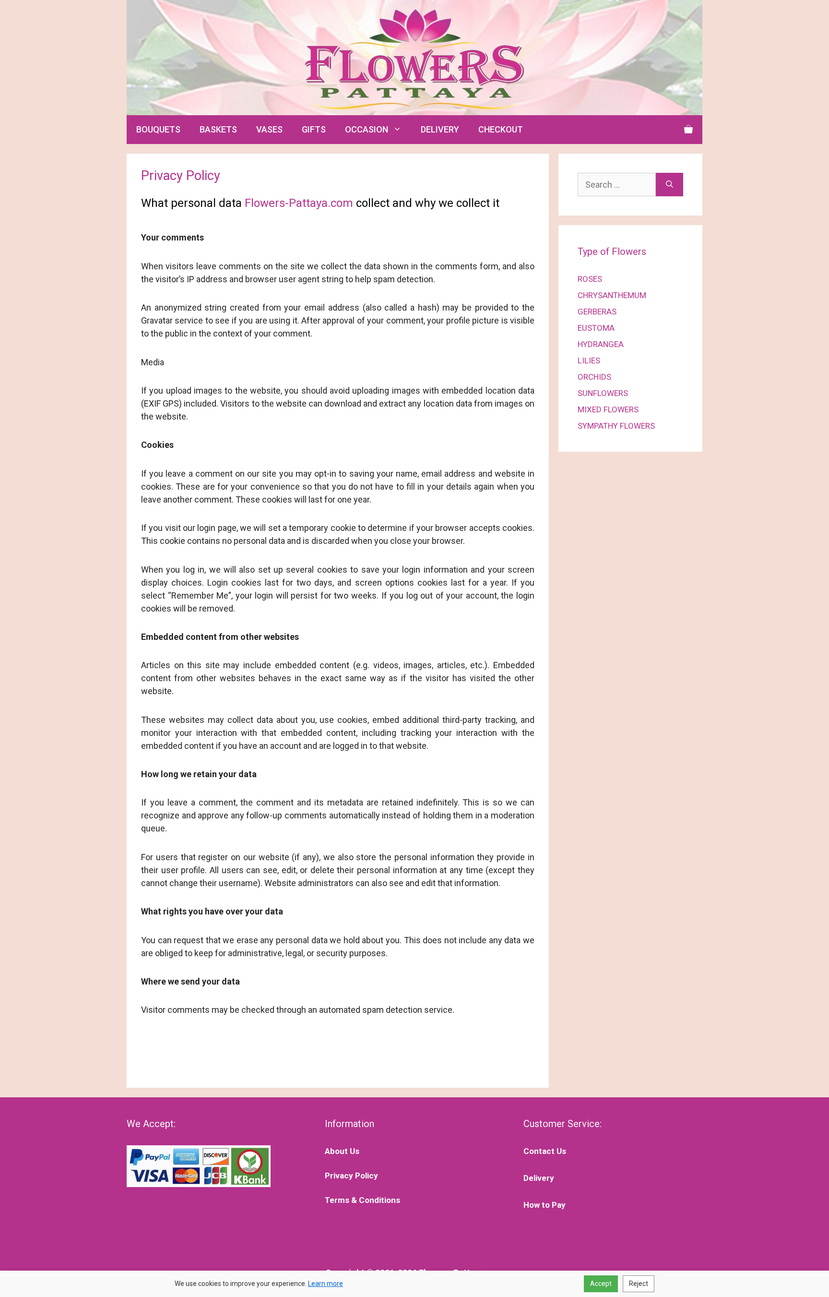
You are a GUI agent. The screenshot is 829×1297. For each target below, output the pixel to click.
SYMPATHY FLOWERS (616, 426)
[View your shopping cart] (688, 129)
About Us (342, 1151)
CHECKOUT (500, 129)
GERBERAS (597, 311)
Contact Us (544, 1151)
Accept (601, 1283)
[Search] (669, 184)
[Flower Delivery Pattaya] (414, 57)
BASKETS (218, 129)
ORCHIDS (594, 377)
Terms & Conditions (362, 1200)
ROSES (590, 279)
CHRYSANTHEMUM (612, 295)
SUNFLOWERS (603, 393)
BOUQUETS (158, 129)
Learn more (325, 1283)
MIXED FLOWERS (608, 409)
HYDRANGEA (601, 344)
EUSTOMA (596, 328)
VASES (269, 129)
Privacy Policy (351, 1175)
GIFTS (314, 129)
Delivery (538, 1178)
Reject (638, 1283)
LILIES (589, 360)
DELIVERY (440, 129)
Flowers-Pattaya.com (299, 203)
